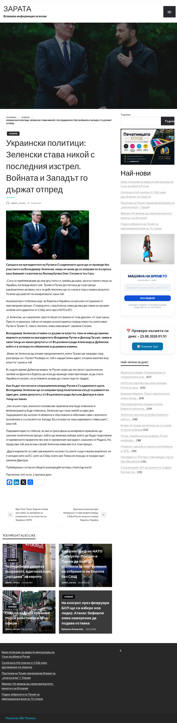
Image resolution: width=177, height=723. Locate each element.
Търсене (126, 114)
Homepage (11, 117)
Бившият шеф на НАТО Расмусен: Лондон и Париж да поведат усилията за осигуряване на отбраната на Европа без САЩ (84, 564)
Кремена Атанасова (73, 629)
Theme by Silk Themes (20, 718)
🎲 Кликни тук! (147, 346)
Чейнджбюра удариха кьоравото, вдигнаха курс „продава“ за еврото (28, 571)
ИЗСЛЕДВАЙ (147, 298)
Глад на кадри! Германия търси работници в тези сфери (27, 618)
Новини (25, 117)
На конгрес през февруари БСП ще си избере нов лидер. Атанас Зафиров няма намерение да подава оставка (85, 612)
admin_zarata (18, 203)
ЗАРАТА (17, 8)
